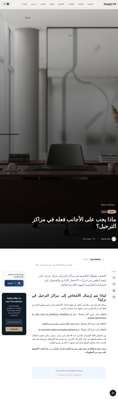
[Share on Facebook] (114, 277)
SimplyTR (110, 4)
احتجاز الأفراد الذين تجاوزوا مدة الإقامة (58, 323)
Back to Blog (107, 204)
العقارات (71, 4)
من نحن (34, 4)
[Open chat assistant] (113, 393)
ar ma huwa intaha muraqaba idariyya (56, 329)
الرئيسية (90, 4)
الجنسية (80, 4)
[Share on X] (114, 284)
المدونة (43, 4)
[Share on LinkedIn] (114, 290)
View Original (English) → (69, 374)
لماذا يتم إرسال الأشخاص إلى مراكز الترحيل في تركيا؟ (53, 265)
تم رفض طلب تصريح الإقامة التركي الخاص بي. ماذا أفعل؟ (64, 348)
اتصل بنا (24, 4)
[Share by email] (114, 297)
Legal (111, 212)
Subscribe (14, 329)
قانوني (52, 4)
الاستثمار (61, 4)
